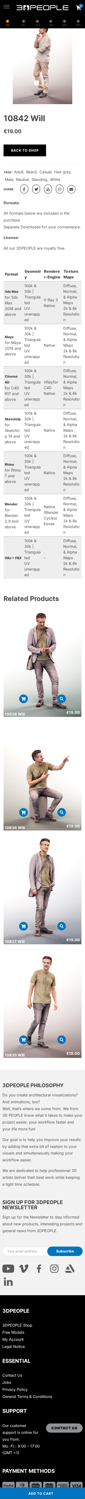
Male (9, 179)
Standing (39, 179)
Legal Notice (13, 1346)
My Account (13, 1339)
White (55, 179)
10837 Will (15, 941)
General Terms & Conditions (27, 1396)
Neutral (22, 179)
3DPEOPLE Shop (17, 1325)
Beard (31, 172)
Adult (18, 172)
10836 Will (15, 827)
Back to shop (25, 150)
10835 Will (15, 1055)
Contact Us (12, 1375)
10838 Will (15, 714)
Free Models (13, 1332)
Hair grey (62, 172)
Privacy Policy (15, 1389)
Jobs (6, 1382)
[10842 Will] (24, 189)
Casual (45, 172)
